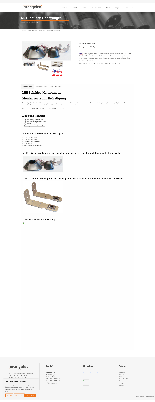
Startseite (65, 7)
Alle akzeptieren (31, 395)
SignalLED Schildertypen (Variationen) (35, 122)
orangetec (117, 7)
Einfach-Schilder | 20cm (31, 137)
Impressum (142, 396)
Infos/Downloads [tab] (55, 87)
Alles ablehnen (19, 395)
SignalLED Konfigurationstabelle (33, 120)
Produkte (74, 7)
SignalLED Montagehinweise (32, 124)
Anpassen (9, 395)
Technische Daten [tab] (41, 87)
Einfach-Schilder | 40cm (31, 139)
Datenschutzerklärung (150, 396)
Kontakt (127, 7)
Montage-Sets (28, 143)
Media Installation (96, 7)
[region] (21, 389)
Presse (108, 7)
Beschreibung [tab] (27, 87)
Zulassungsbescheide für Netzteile (34, 126)
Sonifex (84, 7)
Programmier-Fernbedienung (33, 145)
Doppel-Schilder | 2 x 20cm (32, 141)
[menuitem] (65, 7)
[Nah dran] (37, 380)
